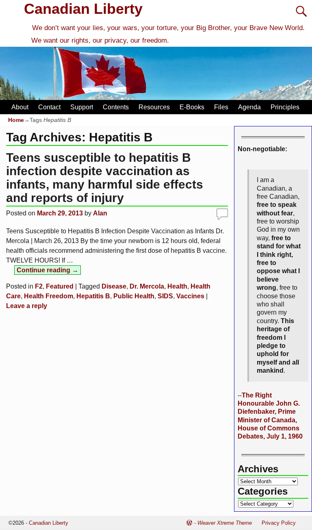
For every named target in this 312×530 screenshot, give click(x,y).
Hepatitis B (93, 296)
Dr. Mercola (147, 286)
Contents (116, 107)
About (19, 107)
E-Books (192, 107)
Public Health (133, 296)
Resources (154, 107)
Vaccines (190, 296)
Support (81, 107)
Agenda (249, 107)
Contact (49, 107)
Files (221, 107)
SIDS (165, 296)
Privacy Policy (279, 523)
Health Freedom (48, 296)
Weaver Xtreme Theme (224, 523)
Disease (114, 286)
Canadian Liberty (83, 8)
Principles (285, 107)
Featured (60, 286)
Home (16, 120)
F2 (39, 286)
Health (177, 286)
